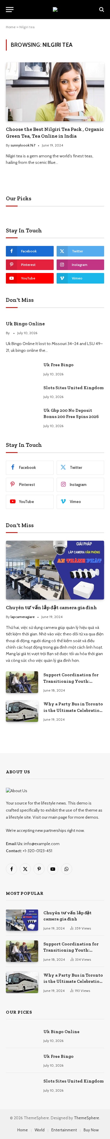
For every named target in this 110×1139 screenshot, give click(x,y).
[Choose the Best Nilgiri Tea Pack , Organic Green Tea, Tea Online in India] (55, 91)
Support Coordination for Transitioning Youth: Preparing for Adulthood (71, 681)
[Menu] (9, 9)
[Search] (101, 9)
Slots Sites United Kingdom (73, 387)
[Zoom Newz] (55, 9)
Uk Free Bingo (58, 364)
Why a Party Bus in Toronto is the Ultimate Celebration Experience (73, 710)
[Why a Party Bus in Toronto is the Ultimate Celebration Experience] (22, 711)
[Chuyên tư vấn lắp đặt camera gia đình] (55, 570)
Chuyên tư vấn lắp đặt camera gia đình (51, 607)
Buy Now (91, 1130)
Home (11, 27)
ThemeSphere (86, 1117)
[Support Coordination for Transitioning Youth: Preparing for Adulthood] (22, 682)
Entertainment (64, 1130)
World (40, 1130)
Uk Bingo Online (25, 324)
